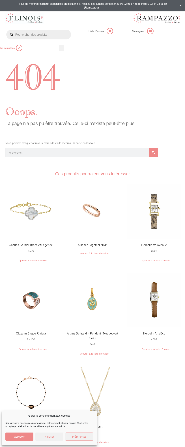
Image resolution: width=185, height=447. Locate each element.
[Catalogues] (150, 31)
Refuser (49, 436)
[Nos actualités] (19, 48)
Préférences (79, 436)
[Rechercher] (153, 152)
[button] (61, 48)
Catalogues (138, 31)
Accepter (19, 436)
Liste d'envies (96, 31)
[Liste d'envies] (110, 31)
